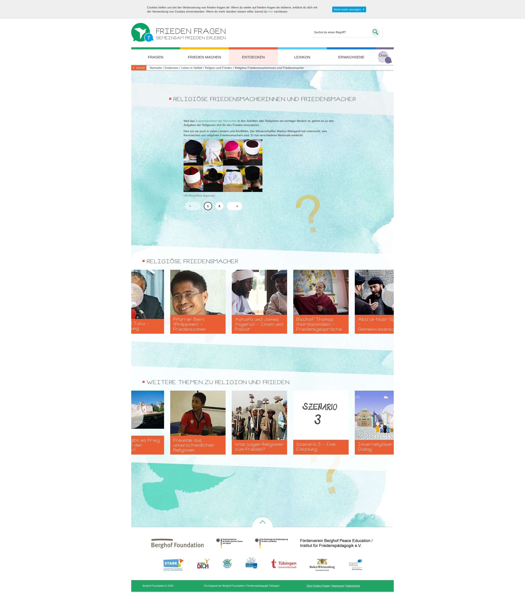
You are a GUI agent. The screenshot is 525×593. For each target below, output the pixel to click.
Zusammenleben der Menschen (216, 120)
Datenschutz (353, 585)
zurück (140, 67)
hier (270, 11)
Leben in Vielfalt (191, 67)
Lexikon (302, 57)
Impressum (338, 585)
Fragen (155, 57)
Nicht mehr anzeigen (347, 9)
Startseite (156, 67)
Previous (131, 295)
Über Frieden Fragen (318, 585)
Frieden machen (204, 57)
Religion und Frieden (218, 67)
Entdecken (253, 57)
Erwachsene (351, 57)
